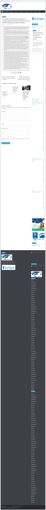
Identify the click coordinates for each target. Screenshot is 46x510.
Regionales (16, 11)
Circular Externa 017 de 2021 (15, 40)
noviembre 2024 (33, 397)
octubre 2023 (33, 309)
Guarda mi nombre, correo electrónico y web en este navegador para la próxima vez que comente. (15, 139)
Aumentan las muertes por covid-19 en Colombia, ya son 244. (15, 89)
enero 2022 (33, 349)
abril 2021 (32, 366)
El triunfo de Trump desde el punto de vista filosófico (43, 200)
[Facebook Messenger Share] (18, 72)
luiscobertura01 (11, 24)
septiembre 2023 (33, 311)
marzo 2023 (33, 435)
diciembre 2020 (33, 374)
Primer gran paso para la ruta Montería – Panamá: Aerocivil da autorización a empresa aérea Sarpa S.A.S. (23, 78)
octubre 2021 (33, 355)
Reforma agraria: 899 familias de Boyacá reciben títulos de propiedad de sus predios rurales (26, 95)
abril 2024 (32, 298)
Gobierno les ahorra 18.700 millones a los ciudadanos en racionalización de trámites (38, 36)
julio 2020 (32, 383)
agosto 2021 (33, 359)
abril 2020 (32, 389)
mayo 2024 (32, 296)
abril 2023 (32, 321)
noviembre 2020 (33, 376)
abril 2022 (32, 456)
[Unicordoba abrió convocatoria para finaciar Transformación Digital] (37, 174)
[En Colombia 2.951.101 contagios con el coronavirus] (5, 86)
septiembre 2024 (33, 288)
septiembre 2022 (33, 334)
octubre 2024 (33, 399)
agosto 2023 (33, 313)
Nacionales (21, 11)
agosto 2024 (33, 290)
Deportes (11, 11)
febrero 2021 (33, 370)
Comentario (3, 111)
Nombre (3, 123)
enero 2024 (33, 416)
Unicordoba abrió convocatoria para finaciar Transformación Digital (43, 170)
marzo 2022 (33, 345)
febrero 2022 (33, 347)
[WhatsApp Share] (16, 72)
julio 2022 (32, 338)
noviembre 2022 (33, 330)
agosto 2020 (33, 494)
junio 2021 (32, 475)
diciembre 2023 (33, 418)
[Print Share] (20, 72)
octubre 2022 (33, 332)
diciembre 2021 (33, 351)
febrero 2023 (33, 437)
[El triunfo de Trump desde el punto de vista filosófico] (37, 204)
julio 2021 (32, 361)
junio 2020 (32, 385)
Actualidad (6, 11)
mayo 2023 (32, 319)
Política (31, 11)
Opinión (35, 11)
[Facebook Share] (11, 72)
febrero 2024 (33, 302)
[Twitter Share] (14, 72)
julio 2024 (32, 292)
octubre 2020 (33, 378)
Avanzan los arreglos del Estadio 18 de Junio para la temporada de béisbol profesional (8, 78)
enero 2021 (33, 372)
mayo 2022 (32, 342)
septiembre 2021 (33, 357)
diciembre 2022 (33, 328)
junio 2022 (32, 340)
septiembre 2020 (33, 380)
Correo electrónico (4, 128)
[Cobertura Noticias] (2, 12)
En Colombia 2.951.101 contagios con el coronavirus (5, 93)
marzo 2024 (33, 300)
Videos (39, 11)
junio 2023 (32, 317)
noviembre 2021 (33, 353)
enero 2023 (33, 326)
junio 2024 (32, 294)
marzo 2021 (33, 368)
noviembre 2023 (33, 307)
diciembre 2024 (33, 283)
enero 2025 (33, 281)
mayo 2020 (32, 387)
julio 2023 (32, 315)
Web (2, 132)
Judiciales (26, 11)
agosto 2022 (33, 336)
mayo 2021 (32, 364)
